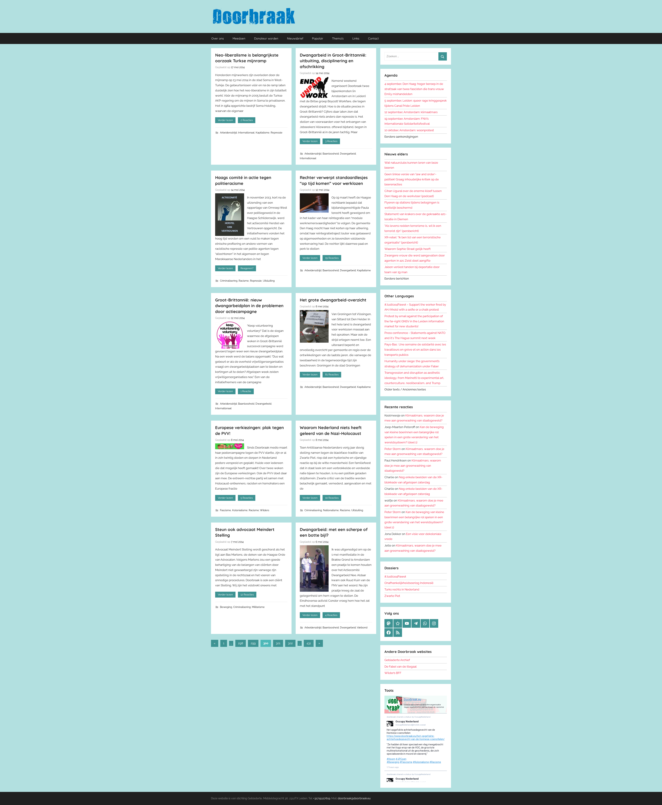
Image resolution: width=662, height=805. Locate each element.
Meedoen (239, 38)
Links (355, 38)
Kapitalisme (262, 132)
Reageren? (246, 268)
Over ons (217, 38)
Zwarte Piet (392, 596)
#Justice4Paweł (395, 576)
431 (309, 643)
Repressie (276, 132)
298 (240, 643)
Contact (373, 38)
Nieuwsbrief (295, 38)
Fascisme (225, 510)
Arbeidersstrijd (228, 132)
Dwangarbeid (348, 153)
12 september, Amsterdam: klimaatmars (411, 112)
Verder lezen (225, 120)
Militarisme (258, 607)
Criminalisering (228, 280)
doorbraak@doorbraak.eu (354, 798)
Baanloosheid (331, 153)
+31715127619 (321, 798)
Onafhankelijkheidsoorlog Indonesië (408, 583)
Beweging (226, 607)
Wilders (264, 510)
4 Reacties (331, 615)
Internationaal (246, 132)
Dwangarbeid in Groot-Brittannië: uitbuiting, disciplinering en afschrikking (333, 60)
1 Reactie (245, 391)
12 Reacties (247, 594)
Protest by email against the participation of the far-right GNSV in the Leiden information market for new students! (414, 321)
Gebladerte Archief (397, 660)
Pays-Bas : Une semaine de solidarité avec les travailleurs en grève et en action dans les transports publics (415, 349)
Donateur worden (266, 38)
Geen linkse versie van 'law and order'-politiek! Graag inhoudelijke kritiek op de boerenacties (411, 179)
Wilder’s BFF (392, 673)
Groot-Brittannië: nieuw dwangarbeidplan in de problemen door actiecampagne (249, 305)
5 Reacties (246, 497)
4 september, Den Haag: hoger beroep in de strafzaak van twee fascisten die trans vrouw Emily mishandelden (414, 89)
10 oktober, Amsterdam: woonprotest (409, 130)
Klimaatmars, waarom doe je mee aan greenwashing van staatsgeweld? (412, 466)
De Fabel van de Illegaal (400, 666)
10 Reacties (332, 497)
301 (278, 643)
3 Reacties (331, 141)
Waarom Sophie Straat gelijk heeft (407, 249)
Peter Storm (392, 449)
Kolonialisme (240, 510)
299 (253, 643)
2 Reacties (246, 120)
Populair (317, 38)
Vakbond (362, 627)
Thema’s (338, 38)
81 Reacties (332, 374)
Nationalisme (331, 510)
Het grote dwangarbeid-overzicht (333, 299)
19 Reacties (332, 258)
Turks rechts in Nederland (401, 589)
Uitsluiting (269, 280)
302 (290, 643)
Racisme (244, 280)
